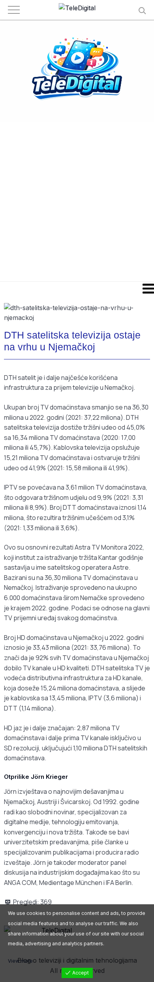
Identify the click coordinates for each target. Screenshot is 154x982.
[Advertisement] (77, 201)
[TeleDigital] (77, 8)
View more (20, 961)
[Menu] (77, 288)
